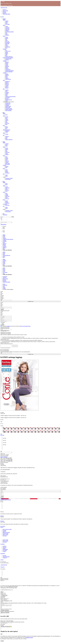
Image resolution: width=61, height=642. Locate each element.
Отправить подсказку (5, 610)
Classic (6, 26)
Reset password (3, 330)
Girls (4, 141)
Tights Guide (7, 107)
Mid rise (6, 87)
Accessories (7, 97)
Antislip (6, 162)
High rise (7, 83)
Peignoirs (7, 59)
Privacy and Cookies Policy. (25, 326)
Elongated (7, 43)
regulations (8, 326)
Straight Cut (7, 81)
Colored (6, 85)
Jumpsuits (7, 66)
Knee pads (7, 205)
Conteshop (2, 544)
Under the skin (8, 79)
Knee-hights (7, 42)
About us (4, 9)
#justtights (7, 105)
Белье (6, 144)
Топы (6, 169)
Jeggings (7, 154)
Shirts (6, 54)
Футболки (7, 172)
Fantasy (6, 38)
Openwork (7, 28)
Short (6, 44)
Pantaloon (7, 130)
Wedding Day (7, 102)
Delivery (4, 11)
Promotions (5, 214)
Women (4, 18)
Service (1, 527)
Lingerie (6, 20)
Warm (6, 33)
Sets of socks (7, 46)
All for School (8, 179)
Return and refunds (6, 13)
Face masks (7, 24)
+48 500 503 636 (3, 7)
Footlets (6, 45)
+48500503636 (3, 224)
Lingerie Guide (8, 106)
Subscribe (2, 626)
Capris (6, 153)
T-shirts (6, 64)
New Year (7, 41)
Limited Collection (8, 109)
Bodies (6, 67)
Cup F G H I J (8, 51)
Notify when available (4, 454)
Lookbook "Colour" (9, 178)
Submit (2, 309)
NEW (4, 19)
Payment (4, 12)
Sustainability (5, 549)
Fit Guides (5, 550)
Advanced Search (6, 556)
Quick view (2, 498)
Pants (4, 125)
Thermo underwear (8, 56)
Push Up (7, 86)
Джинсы (7, 136)
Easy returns (2, 526)
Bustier (6, 52)
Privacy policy (5, 534)
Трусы (6, 170)
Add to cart (2, 453)
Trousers (6, 68)
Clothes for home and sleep (8, 57)
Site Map (4, 555)
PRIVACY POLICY (29, 637)
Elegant (6, 149)
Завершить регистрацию (5, 347)
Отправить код (30, 301)
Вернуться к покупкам (5, 612)
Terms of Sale (5, 533)
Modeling (7, 74)
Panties (6, 53)
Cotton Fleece (7, 69)
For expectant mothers (9, 31)
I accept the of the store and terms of (16, 326)
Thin (6, 32)
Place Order (10, 600)
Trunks (6, 127)
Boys (4, 181)
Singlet (6, 131)
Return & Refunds (6, 532)
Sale (3, 88)
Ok (1, 634)
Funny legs (7, 152)
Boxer (6, 126)
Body (6, 55)
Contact (4, 551)
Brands (4, 548)
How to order (5, 10)
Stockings (7, 34)
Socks (6, 23)
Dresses (6, 65)
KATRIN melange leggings (5, 499)
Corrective (7, 27)
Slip (6, 128)
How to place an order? (7, 529)
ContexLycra (7, 104)
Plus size (7, 98)
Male (3, 323)
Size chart (5, 535)
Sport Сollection (8, 110)
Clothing (4, 60)
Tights (6, 22)
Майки (6, 171)
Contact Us (5, 557)
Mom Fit (7, 82)
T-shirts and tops (8, 58)
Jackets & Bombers (9, 71)
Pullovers (7, 61)
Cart (1, 217)
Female (3, 322)
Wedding (7, 30)
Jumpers (6, 166)
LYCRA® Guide (8, 108)
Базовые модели (8, 99)
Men (4, 112)
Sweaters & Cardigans (9, 70)
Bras (6, 50)
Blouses (6, 63)
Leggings (4, 72)
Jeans (4, 80)
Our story (4, 547)
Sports (6, 75)
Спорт (6, 100)
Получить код (15, 345)
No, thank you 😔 (8, 626)
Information (2, 553)
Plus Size (7, 84)
